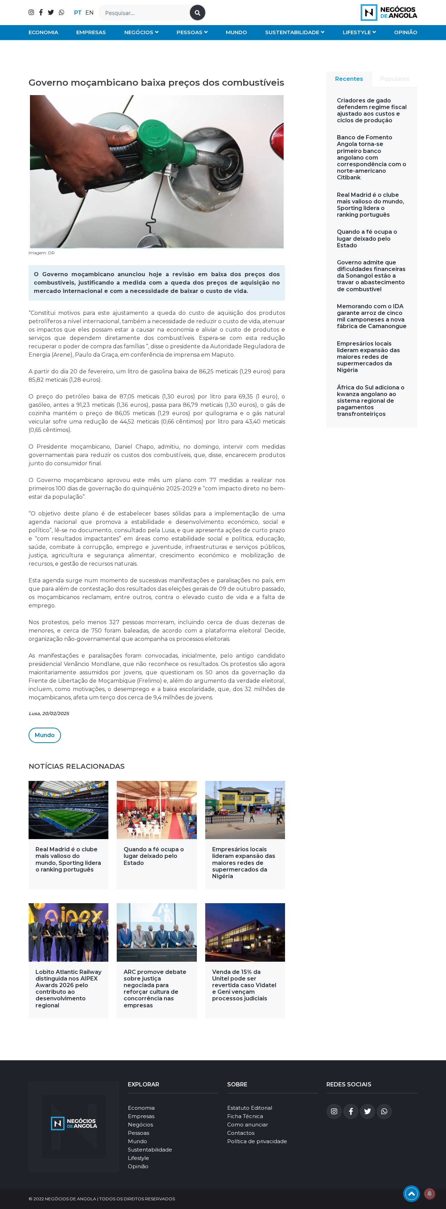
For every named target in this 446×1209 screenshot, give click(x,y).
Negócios (138, 32)
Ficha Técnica (245, 1116)
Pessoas (189, 32)
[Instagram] (31, 12)
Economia (43, 32)
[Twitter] (51, 12)
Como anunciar (247, 1124)
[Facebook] (41, 12)
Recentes (349, 79)
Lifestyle (357, 32)
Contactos (240, 1133)
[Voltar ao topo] (411, 1193)
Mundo (236, 32)
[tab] (349, 79)
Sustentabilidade (292, 32)
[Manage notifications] (429, 1193)
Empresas (91, 32)
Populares (394, 79)
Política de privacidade (257, 1141)
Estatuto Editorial (249, 1108)
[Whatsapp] (61, 12)
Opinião (405, 32)
